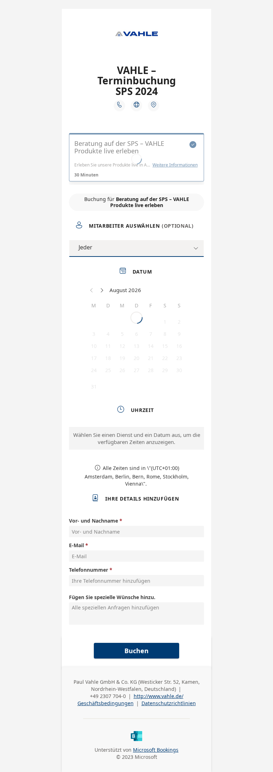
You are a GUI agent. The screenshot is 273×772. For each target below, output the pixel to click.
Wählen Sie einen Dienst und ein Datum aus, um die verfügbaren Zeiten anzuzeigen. (136, 438)
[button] (92, 290)
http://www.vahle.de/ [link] (158, 696)
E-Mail (76, 545)
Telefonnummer (88, 569)
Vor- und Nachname (93, 520)
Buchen (136, 650)
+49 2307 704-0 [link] (108, 696)
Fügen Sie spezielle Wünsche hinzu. (112, 597)
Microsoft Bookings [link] (155, 749)
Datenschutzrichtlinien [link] (168, 703)
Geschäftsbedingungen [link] (105, 703)
